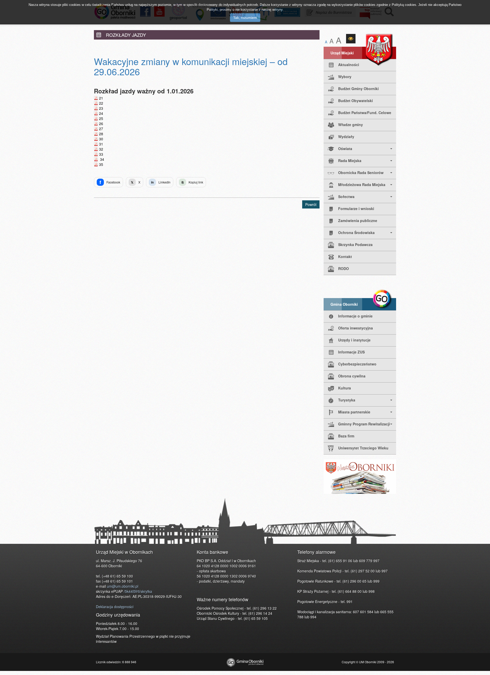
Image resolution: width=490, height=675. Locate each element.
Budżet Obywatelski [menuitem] (355, 100)
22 (101, 103)
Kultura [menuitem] (344, 387)
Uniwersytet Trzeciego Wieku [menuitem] (363, 447)
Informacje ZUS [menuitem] (351, 351)
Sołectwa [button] (346, 196)
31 (101, 144)
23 (101, 108)
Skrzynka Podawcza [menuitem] (355, 244)
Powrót (310, 204)
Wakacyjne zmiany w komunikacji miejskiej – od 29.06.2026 (191, 66)
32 (101, 149)
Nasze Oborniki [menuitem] (360, 476)
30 (101, 139)
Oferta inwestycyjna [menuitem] (355, 327)
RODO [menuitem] (343, 268)
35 (101, 164)
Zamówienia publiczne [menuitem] (357, 220)
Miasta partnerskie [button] (354, 411)
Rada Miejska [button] (349, 160)
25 (101, 118)
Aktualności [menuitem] (348, 64)
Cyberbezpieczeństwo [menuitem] (357, 363)
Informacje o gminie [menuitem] (355, 315)
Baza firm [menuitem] (346, 435)
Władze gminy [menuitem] (350, 124)
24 (101, 113)
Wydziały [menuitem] (346, 136)
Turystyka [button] (346, 399)
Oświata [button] (345, 148)
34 (101, 159)
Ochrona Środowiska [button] (356, 232)
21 (101, 98)
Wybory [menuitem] (344, 76)
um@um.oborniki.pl (122, 586)
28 (101, 133)
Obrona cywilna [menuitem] (351, 375)
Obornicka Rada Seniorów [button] (361, 172)
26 (101, 123)
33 (101, 154)
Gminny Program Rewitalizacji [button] (364, 423)
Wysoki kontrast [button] (351, 38)
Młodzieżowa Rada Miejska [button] (361, 184)
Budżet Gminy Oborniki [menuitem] (358, 88)
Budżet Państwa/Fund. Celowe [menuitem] (364, 112)
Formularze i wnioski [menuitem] (356, 208)
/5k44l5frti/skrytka (138, 591)
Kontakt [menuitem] (345, 256)
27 (101, 128)
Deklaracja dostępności (114, 606)
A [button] (326, 41)
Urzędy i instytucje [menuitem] (354, 339)
